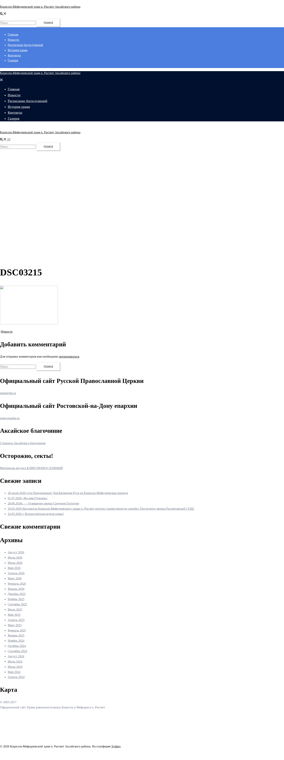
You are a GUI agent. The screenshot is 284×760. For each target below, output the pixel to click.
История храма (17, 50)
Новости (13, 39)
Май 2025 (14, 614)
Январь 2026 (16, 588)
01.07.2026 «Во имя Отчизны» (28, 498)
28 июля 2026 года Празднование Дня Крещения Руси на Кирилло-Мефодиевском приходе (68, 493)
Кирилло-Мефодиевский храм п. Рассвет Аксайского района (40, 6)
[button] (3, 14)
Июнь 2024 (15, 666)
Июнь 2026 (15, 562)
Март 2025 (15, 625)
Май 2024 (14, 672)
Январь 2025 (16, 635)
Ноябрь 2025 (16, 599)
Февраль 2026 (17, 583)
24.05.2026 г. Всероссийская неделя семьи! (36, 513)
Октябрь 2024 (17, 646)
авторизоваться (69, 356)
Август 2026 (16, 552)
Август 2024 (16, 656)
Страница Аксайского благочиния (22, 443)
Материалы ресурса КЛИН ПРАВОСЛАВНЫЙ (31, 468)
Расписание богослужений (25, 45)
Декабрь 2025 (17, 594)
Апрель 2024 (16, 677)
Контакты (14, 55)
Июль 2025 (15, 609)
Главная (13, 34)
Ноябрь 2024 (16, 640)
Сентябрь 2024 (17, 651)
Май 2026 (14, 568)
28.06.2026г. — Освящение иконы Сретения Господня (43, 503)
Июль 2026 (15, 557)
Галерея (13, 60)
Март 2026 (15, 578)
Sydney (116, 746)
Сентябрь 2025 (17, 604)
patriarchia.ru (8, 393)
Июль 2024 (15, 661)
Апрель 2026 (16, 573)
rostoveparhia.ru (10, 418)
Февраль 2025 (17, 630)
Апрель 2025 (16, 620)
